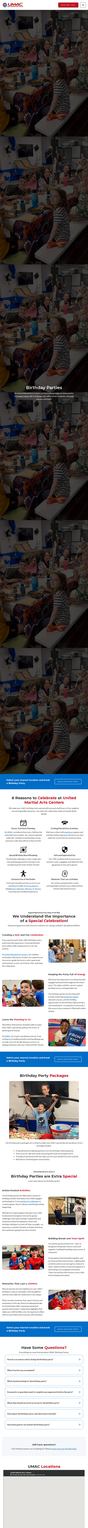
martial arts (69, 832)
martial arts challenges (29, 1201)
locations (33, 886)
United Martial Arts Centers (16, 954)
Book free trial (68, 5)
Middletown (11, 889)
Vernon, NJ (41, 396)
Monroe (28, 889)
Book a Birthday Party (68, 781)
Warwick (20, 889)
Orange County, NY (24, 396)
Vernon (38, 889)
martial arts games (70, 997)
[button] (83, 5)
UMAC (10, 832)
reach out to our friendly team (63, 1449)
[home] (16, 5)
